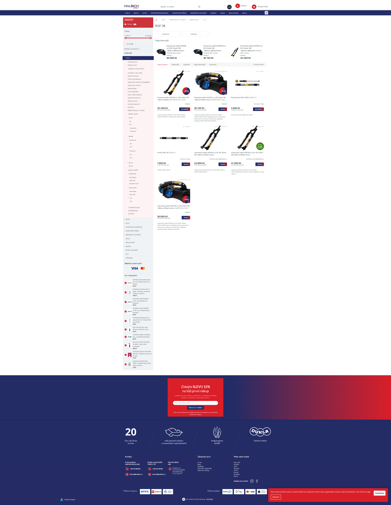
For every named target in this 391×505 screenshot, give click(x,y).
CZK (229, 7)
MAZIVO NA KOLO (133, 76)
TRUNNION (132, 177)
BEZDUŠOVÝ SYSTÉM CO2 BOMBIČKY (139, 82)
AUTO (128, 223)
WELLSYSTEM (130, 242)
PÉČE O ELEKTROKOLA (134, 79)
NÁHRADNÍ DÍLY (133, 211)
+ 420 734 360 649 (135, 469)
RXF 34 (131, 166)
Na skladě (131, 44)
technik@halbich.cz (158, 474)
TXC (131, 201)
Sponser (236, 468)
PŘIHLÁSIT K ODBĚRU (195, 408)
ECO (127, 254)
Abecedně (213, 64)
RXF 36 (131, 163)
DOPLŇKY (131, 107)
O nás (200, 462)
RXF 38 (131, 136)
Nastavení (275, 497)
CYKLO (128, 58)
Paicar (236, 476)
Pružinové (133, 131)
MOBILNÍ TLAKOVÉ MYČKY (136, 69)
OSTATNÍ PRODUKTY (134, 104)
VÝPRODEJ (129, 258)
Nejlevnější (175, 64)
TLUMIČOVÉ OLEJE (134, 207)
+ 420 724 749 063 (157, 469)
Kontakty (201, 466)
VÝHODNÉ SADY (132, 62)
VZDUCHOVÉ (133, 188)
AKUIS (128, 239)
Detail (223, 109)
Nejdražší (186, 64)
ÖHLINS (131, 24)
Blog (199, 464)
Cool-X (236, 470)
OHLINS (236, 464)
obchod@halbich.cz (136, 474)
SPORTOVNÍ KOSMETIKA (134, 227)
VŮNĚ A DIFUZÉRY (132, 250)
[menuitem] (127, 12)
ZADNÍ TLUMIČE (133, 170)
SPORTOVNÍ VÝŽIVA (132, 231)
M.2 (130, 124)
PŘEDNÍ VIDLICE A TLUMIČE (136, 110)
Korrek (236, 472)
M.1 (130, 121)
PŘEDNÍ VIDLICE (133, 114)
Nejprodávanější (199, 64)
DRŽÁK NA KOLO (133, 101)
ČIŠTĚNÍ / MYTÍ (132, 65)
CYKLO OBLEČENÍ (133, 92)
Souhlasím (379, 493)
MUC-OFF (237, 462)
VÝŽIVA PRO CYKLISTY (134, 85)
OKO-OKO (132, 180)
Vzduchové (133, 128)
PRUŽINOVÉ (132, 174)
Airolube (237, 474)
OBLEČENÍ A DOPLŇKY (133, 235)
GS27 (235, 466)
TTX (131, 198)
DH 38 (130, 118)
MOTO (128, 219)
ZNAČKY (128, 246)
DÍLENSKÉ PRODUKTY (134, 98)
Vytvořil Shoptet (69, 499)
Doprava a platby (203, 470)
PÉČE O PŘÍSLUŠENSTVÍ (135, 95)
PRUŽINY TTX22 (134, 184)
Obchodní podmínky (204, 468)
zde (368, 492)
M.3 (131, 147)
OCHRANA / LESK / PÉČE (135, 73)
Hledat (199, 6)
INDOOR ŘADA (132, 88)
